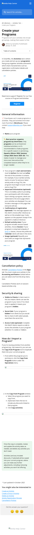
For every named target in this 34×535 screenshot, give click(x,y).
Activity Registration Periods (12, 498)
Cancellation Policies (15, 270)
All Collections (6, 23)
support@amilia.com (15, 125)
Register (17, 104)
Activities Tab (17, 23)
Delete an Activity (8, 496)
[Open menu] (30, 3)
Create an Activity (8, 491)
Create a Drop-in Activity (10, 493)
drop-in (7, 231)
